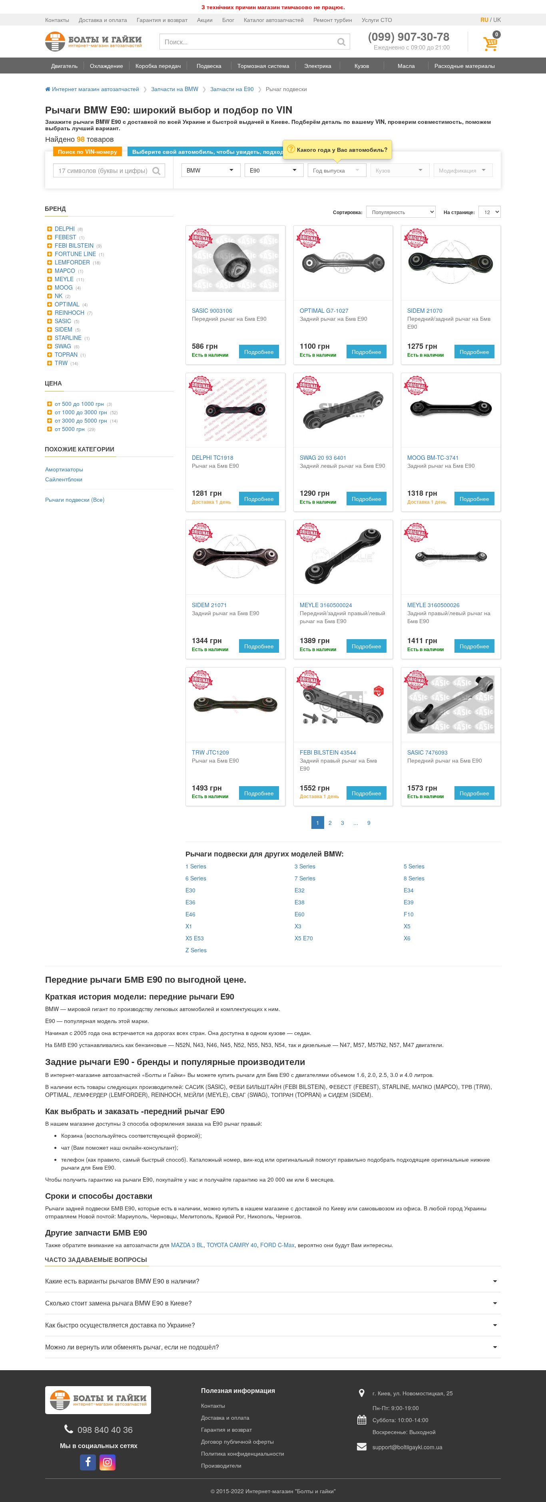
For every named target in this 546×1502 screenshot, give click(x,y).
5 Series (414, 866)
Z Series (196, 950)
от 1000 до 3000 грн (80, 412)
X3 (298, 926)
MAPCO (64, 270)
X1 (188, 926)
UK (497, 20)
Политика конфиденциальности (242, 1453)
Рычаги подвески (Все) (75, 499)
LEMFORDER (71, 262)
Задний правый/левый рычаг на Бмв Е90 (448, 613)
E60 (300, 914)
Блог (228, 20)
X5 (407, 926)
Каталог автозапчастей (274, 20)
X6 (407, 938)
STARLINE (67, 338)
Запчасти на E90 (232, 89)
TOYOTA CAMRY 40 (232, 1245)
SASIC (62, 321)
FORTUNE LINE (74, 254)
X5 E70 (304, 938)
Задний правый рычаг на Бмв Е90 (338, 760)
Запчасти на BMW (174, 89)
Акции (205, 20)
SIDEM (62, 329)
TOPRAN (65, 354)
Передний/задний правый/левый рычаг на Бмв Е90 (342, 613)
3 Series (305, 866)
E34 (409, 890)
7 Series (305, 878)
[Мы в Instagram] (108, 1462)
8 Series (414, 878)
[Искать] (341, 42)
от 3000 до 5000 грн (80, 420)
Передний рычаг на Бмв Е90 (229, 314)
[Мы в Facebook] (88, 1462)
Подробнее (259, 352)
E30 (190, 890)
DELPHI (64, 228)
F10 (409, 914)
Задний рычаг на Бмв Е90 (333, 314)
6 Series (195, 878)
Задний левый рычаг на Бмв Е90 (342, 461)
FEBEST (64, 237)
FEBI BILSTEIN (73, 245)
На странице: (459, 212)
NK (57, 296)
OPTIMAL (66, 304)
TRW (60, 363)
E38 (300, 902)
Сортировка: (348, 212)
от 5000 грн (69, 429)
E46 (190, 914)
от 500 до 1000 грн (78, 403)
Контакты (57, 20)
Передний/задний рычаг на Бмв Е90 (448, 318)
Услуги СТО (377, 20)
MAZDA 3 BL (187, 1245)
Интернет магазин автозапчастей (94, 89)
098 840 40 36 (105, 1429)
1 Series (195, 866)
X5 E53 (194, 938)
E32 (300, 890)
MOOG (63, 287)
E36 (190, 902)
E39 (409, 902)
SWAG (62, 346)
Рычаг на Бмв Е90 (215, 461)
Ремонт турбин (332, 20)
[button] (64, 66)
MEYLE (63, 279)
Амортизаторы (64, 469)
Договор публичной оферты (237, 1441)
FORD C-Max (277, 1245)
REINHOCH (68, 312)
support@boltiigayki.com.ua (407, 1447)
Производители (221, 1465)
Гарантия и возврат (162, 20)
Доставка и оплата (103, 20)
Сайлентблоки (63, 479)
